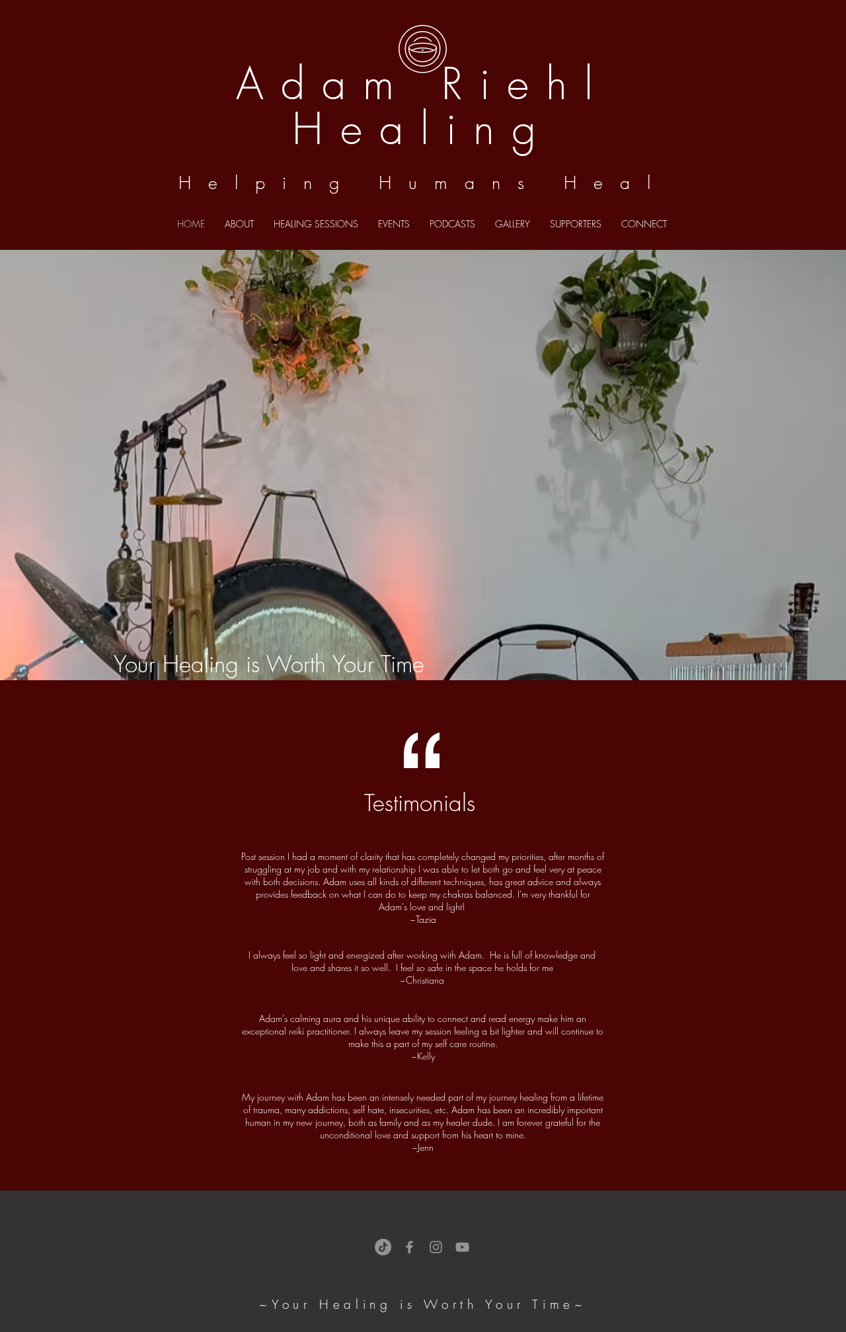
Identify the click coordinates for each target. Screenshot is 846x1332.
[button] (452, 223)
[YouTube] (462, 1247)
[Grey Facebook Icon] (409, 1247)
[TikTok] (383, 1247)
